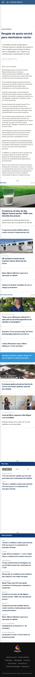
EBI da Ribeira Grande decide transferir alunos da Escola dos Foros (14, 261)
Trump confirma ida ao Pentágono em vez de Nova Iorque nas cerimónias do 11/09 (16, 565)
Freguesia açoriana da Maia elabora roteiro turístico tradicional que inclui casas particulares (16, 232)
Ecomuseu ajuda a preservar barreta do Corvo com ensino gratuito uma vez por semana (17, 386)
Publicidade (8, 660)
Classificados (18, 660)
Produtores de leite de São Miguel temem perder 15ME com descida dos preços (17, 213)
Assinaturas (25, 666)
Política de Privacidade (13, 666)
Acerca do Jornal (11, 657)
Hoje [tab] (7, 469)
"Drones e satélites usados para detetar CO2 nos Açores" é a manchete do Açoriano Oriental (17, 486)
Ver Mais (32, 183)
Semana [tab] (17, 469)
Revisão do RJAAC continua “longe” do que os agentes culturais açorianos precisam (16, 358)
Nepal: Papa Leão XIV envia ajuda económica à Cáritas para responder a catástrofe (16, 585)
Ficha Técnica (12, 663)
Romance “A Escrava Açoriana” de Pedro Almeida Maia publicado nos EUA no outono (17, 334)
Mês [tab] (28, 469)
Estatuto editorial (23, 657)
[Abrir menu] (2, 2)
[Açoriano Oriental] (17, 652)
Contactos (27, 660)
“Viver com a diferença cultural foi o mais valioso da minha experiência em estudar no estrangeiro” (17, 319)
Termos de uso (22, 663)
